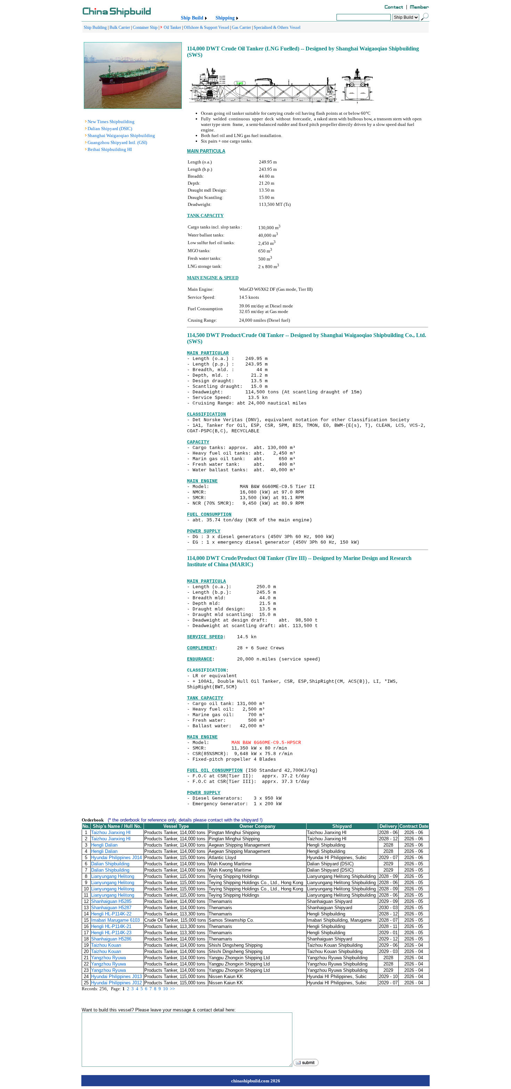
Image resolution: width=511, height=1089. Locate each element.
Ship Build (192, 18)
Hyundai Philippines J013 (116, 976)
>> (172, 988)
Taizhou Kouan (106, 945)
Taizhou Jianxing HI (111, 832)
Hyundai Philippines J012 (116, 982)
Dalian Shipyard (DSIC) (110, 128)
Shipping (225, 18)
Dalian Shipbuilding (110, 863)
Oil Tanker (172, 27)
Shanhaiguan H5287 (111, 907)
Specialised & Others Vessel (277, 27)
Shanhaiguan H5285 (111, 901)
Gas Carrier (241, 27)
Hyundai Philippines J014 (116, 857)
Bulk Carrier (120, 27)
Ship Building (95, 27)
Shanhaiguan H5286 (111, 939)
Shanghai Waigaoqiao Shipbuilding (121, 135)
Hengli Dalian (104, 845)
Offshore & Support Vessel (206, 27)
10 (165, 988)
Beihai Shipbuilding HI (110, 149)
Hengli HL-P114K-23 (111, 932)
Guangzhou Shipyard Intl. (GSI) (117, 142)
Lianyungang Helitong (112, 876)
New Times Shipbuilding (111, 121)
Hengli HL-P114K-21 (111, 926)
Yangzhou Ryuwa (108, 957)
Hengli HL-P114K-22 (111, 913)
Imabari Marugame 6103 (115, 920)
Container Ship (145, 27)
